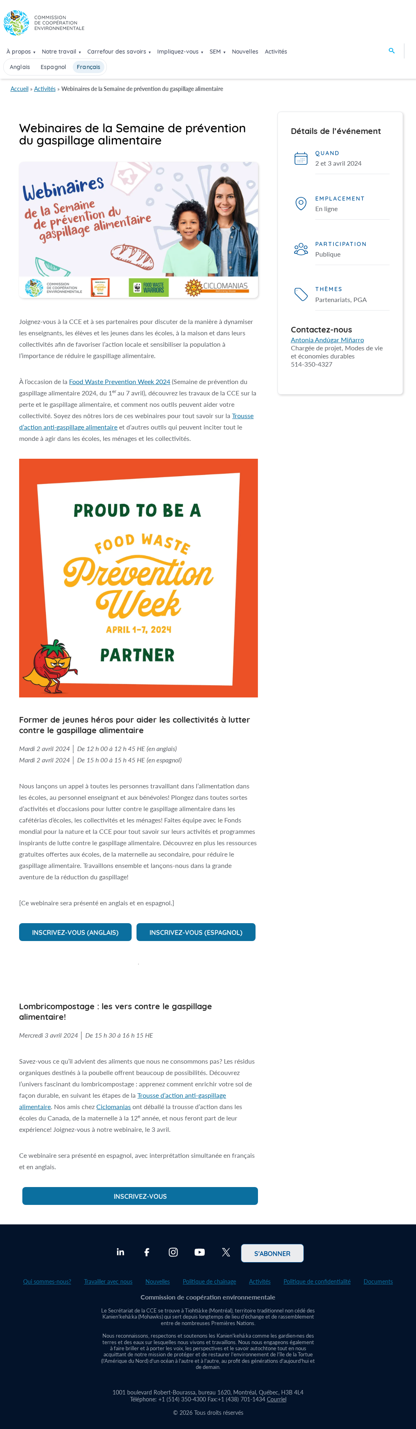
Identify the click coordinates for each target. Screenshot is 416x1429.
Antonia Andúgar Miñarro (327, 339)
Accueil (19, 89)
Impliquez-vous (178, 51)
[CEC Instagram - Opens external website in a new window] (173, 1253)
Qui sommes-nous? (47, 1281)
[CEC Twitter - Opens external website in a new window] (226, 1253)
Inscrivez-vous (140, 1196)
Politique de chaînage (209, 1281)
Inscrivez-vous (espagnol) (196, 932)
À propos (18, 51)
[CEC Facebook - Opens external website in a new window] (147, 1253)
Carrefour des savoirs (116, 51)
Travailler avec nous (108, 1281)
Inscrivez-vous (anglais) (75, 932)
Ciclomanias (113, 1106)
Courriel (276, 1399)
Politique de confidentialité (317, 1281)
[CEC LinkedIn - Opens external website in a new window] (120, 1253)
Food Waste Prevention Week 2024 (119, 381)
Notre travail (59, 51)
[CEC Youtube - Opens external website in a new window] (199, 1253)
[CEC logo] (43, 25)
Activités (276, 51)
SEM (215, 51)
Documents (378, 1281)
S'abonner (272, 1253)
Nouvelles (245, 51)
